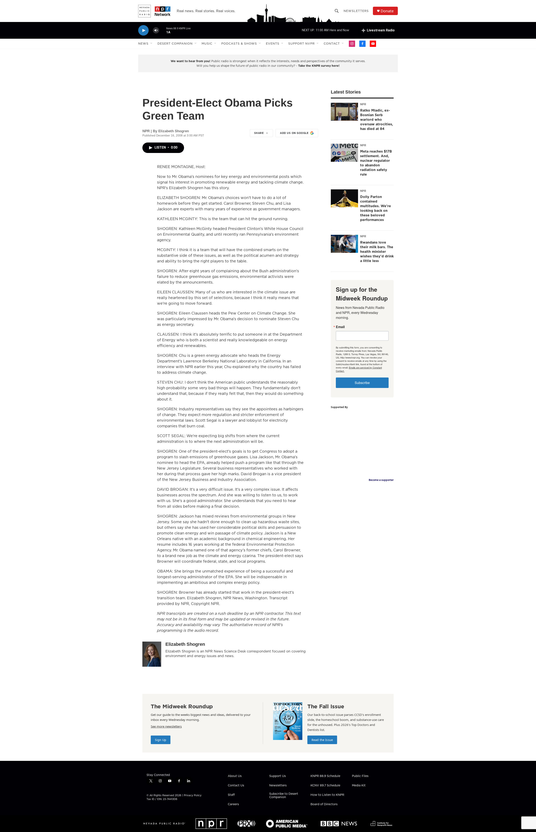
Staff (231, 795)
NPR (363, 104)
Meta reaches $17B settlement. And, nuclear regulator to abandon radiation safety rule (376, 163)
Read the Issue (322, 740)
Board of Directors (324, 804)
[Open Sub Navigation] (151, 43)
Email (340, 327)
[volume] (156, 30)
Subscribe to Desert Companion (283, 795)
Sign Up (160, 740)
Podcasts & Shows (239, 43)
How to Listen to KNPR (327, 795)
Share (259, 133)
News (143, 43)
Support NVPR (301, 43)
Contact (332, 43)
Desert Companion (175, 43)
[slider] (162, 30)
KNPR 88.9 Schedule (325, 776)
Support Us (277, 776)
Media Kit (359, 785)
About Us (235, 776)
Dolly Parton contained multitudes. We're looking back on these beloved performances (375, 208)
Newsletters (356, 11)
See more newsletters (166, 726)
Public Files (360, 776)
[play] (143, 30)
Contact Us (236, 785)
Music (207, 43)
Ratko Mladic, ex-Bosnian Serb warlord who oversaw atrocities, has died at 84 (376, 119)
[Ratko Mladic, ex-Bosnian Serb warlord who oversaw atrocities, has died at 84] (344, 112)
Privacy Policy (192, 795)
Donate (387, 11)
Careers (233, 804)
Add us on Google (294, 133)
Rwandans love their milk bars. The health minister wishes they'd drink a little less (377, 251)
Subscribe (362, 382)
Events (272, 43)
